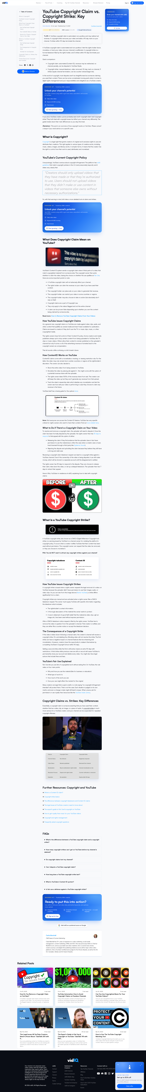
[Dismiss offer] (142, 1064)
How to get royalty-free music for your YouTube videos (62, 813)
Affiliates (83, 1072)
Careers (54, 1075)
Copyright (46, 142)
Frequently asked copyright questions (56, 822)
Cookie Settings (56, 1084)
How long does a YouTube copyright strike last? (63, 874)
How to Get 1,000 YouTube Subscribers (88, 1083)
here (76, 391)
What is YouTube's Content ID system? (60, 882)
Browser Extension (70, 1074)
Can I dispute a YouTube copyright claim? (61, 867)
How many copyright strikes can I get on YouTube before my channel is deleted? (70, 851)
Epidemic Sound (79, 445)
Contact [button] (54, 1069)
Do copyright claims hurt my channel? (59, 860)
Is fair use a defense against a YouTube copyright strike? (66, 889)
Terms (54, 1081)
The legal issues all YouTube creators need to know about (63, 805)
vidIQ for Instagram (70, 1085)
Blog (82, 1075)
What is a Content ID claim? (53, 792)
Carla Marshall (46, 26)
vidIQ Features (69, 1071)
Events (82, 1087)
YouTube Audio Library (83, 692)
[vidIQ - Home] (5, 3)
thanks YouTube (82, 592)
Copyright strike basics (51, 797)
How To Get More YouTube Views (88, 1079)
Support (54, 1072)
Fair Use (97, 275)
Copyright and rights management (55, 818)
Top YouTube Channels (87, 1069)
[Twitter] (113, 1073)
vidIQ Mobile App (69, 1077)
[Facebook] (106, 1073)
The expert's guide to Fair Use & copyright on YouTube (62, 809)
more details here (93, 423)
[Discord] (102, 1073)
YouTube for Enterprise (71, 1083)
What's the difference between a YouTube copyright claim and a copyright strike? (71, 841)
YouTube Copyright (96, 26)
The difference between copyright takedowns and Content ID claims (67, 801)
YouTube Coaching (70, 1080)
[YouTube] (98, 1073)
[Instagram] (109, 1073)
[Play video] (72, 496)
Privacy (54, 1078)
